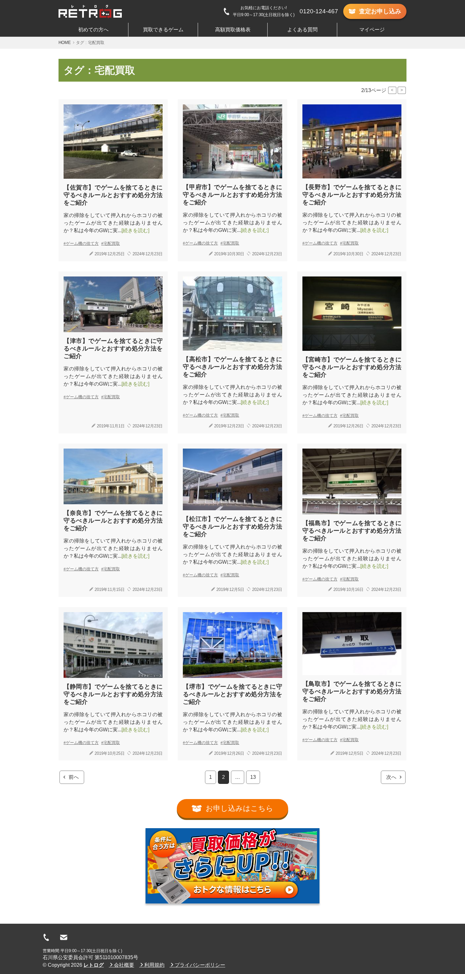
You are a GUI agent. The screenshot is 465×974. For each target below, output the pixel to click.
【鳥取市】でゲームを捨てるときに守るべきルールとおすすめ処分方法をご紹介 (351, 691)
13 (253, 777)
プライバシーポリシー (200, 965)
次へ (391, 777)
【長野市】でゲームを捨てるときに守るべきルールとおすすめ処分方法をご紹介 (351, 195)
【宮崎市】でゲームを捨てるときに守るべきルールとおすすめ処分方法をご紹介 (351, 367)
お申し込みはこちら (239, 808)
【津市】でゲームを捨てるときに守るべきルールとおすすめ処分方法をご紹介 (113, 348)
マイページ (372, 29)
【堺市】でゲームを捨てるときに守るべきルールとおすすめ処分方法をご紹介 (232, 694)
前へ (74, 777)
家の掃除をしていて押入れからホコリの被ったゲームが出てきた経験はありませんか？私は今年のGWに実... (113, 223)
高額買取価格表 (233, 29)
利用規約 (154, 965)
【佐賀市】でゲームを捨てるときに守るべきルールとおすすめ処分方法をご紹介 (113, 195)
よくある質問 (302, 29)
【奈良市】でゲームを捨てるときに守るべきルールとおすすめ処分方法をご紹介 (113, 520)
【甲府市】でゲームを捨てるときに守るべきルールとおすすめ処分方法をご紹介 (232, 195)
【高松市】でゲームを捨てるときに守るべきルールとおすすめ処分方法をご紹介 (232, 367)
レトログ (94, 965)
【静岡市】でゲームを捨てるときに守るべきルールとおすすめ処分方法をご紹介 (113, 694)
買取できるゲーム (163, 29)
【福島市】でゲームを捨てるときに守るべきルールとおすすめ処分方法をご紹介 (351, 531)
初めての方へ (93, 29)
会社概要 (124, 965)
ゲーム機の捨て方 (82, 243)
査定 (380, 11)
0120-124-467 (319, 11)
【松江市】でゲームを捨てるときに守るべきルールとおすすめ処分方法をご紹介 (232, 526)
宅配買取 (111, 243)
